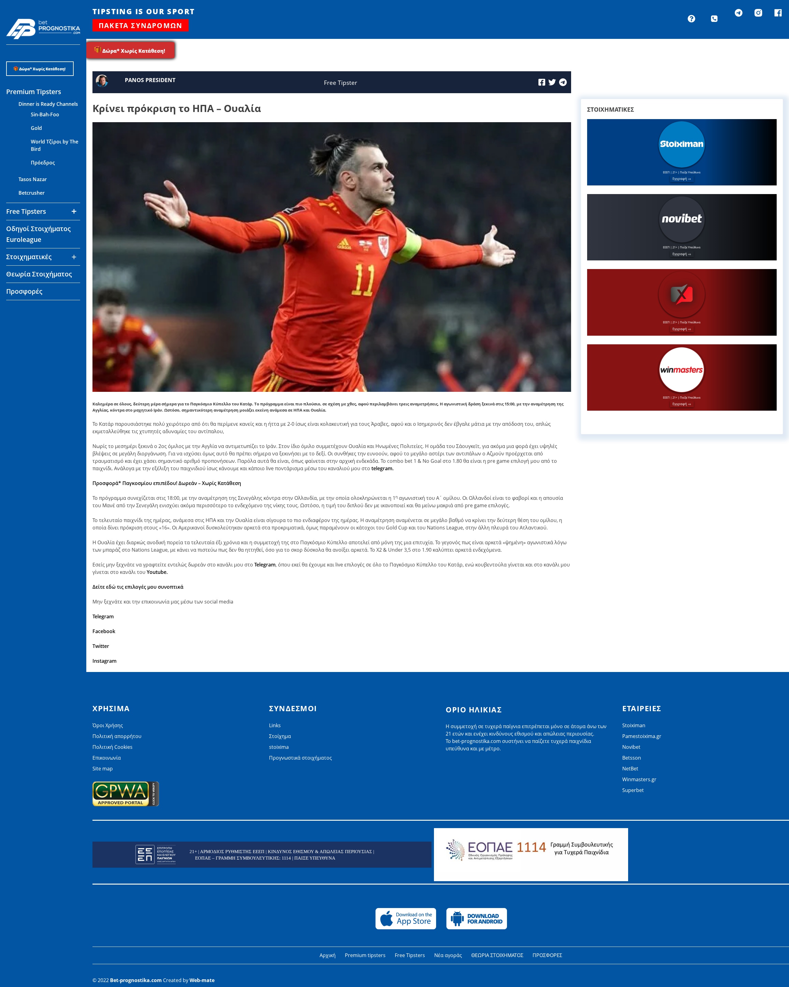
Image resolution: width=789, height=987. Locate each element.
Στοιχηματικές (28, 256)
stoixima (279, 747)
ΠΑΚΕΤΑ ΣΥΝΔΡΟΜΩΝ (140, 25)
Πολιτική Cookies (112, 747)
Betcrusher (31, 192)
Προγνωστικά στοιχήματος (300, 757)
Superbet (633, 790)
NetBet (26, 337)
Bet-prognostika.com (136, 980)
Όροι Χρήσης (107, 725)
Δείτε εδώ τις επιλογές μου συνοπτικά (137, 586)
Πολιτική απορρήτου (116, 736)
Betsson (28, 323)
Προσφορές (24, 291)
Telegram (265, 564)
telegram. (382, 468)
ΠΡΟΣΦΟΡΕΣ (547, 955)
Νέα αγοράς (448, 955)
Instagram (104, 660)
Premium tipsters (365, 955)
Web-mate (202, 980)
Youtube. (157, 572)
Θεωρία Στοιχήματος (39, 274)
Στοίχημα (280, 736)
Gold (36, 128)
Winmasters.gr (35, 350)
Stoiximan (633, 725)
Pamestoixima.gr (641, 736)
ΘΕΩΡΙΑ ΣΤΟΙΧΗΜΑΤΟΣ (497, 955)
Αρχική (328, 955)
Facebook (103, 631)
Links (275, 725)
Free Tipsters (410, 955)
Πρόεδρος (43, 162)
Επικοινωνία (106, 757)
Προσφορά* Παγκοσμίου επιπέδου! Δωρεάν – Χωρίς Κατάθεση (166, 483)
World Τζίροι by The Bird (54, 145)
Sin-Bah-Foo (45, 114)
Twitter (100, 646)
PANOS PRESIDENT (150, 80)
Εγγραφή (679, 178)
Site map (102, 768)
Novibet (27, 309)
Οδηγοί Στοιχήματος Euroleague (38, 234)
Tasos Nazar (32, 179)
